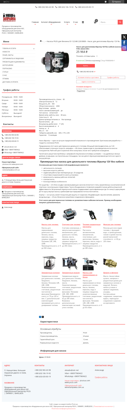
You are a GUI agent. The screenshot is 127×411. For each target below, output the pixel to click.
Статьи (5, 72)
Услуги (67, 22)
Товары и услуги (9, 48)
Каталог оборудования (51, 22)
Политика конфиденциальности (64, 409)
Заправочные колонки (51, 273)
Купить (85, 66)
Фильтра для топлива (112, 224)
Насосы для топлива (50, 224)
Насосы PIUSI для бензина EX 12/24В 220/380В (66, 41)
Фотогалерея (7, 65)
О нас (75, 22)
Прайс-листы (7, 55)
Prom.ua (75, 404)
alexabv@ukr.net (10, 147)
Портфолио (7, 68)
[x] (43, 317)
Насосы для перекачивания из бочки (90, 275)
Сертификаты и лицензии (13, 58)
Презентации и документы (13, 62)
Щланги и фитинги (110, 273)
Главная (35, 22)
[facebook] (40, 317)
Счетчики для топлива (71, 224)
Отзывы (5, 79)
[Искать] (120, 22)
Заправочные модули (71, 273)
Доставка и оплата (10, 82)
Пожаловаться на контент (103, 406)
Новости (6, 52)
